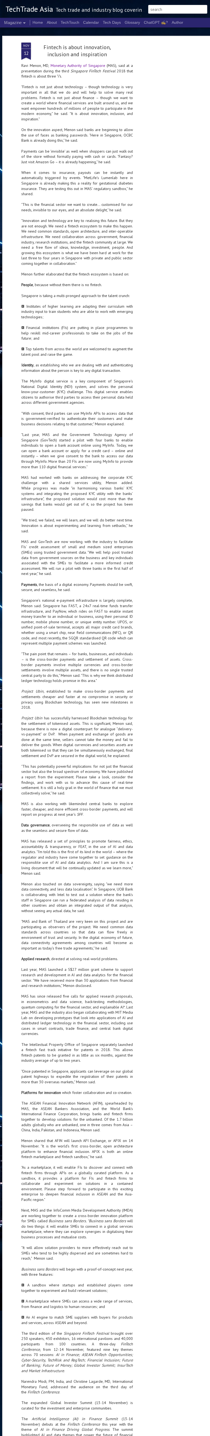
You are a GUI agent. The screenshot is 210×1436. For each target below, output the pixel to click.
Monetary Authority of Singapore (78, 65)
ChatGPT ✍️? (156, 22)
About (52, 22)
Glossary (132, 22)
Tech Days (112, 22)
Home (38, 22)
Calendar (91, 22)
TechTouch (70, 22)
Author (177, 22)
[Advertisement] (163, 128)
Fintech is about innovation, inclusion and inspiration (77, 51)
